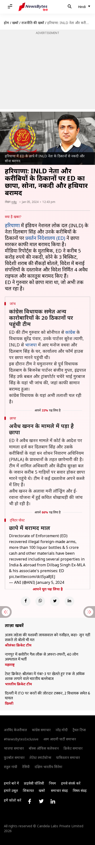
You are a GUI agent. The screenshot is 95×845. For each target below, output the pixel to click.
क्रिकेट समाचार (73, 748)
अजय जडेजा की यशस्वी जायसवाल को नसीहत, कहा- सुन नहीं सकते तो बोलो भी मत (47, 638)
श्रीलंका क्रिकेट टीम (18, 645)
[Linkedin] (69, 601)
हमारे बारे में (11, 783)
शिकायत (28, 790)
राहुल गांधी (10, 766)
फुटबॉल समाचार (14, 757)
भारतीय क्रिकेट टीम (18, 684)
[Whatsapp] (40, 601)
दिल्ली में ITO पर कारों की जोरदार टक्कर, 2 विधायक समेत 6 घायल (47, 696)
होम (6, 22)
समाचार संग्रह (59, 790)
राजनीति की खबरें (32, 22)
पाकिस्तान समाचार (68, 757)
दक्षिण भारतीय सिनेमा (48, 766)
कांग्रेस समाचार (41, 730)
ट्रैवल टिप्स (79, 730)
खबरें (15, 22)
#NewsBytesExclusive (21, 739)
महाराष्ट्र (10, 664)
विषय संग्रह (80, 790)
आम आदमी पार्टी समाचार (59, 739)
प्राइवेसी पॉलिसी (34, 783)
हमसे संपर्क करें (70, 783)
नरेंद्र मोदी (62, 730)
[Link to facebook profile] (29, 801)
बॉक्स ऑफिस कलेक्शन (44, 748)
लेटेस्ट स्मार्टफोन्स (40, 757)
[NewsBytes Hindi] (33, 7)
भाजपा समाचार (14, 748)
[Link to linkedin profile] (53, 801)
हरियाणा (12, 225)
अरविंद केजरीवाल (15, 730)
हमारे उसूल (11, 790)
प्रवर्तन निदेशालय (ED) (45, 238)
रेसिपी (26, 766)
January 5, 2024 (50, 582)
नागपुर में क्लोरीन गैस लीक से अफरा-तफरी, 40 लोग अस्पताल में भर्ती (41, 657)
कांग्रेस (70, 332)
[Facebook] (25, 601)
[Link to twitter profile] (41, 801)
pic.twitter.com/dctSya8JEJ (32, 576)
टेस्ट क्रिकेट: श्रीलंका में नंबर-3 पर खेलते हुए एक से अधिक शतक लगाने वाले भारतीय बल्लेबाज (45, 676)
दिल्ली (9, 703)
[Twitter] (55, 601)
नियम (52, 783)
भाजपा (31, 345)
